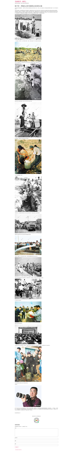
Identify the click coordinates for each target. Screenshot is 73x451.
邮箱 (15, 440)
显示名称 (16, 437)
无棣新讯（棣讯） (21, 1)
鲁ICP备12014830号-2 (18, 449)
